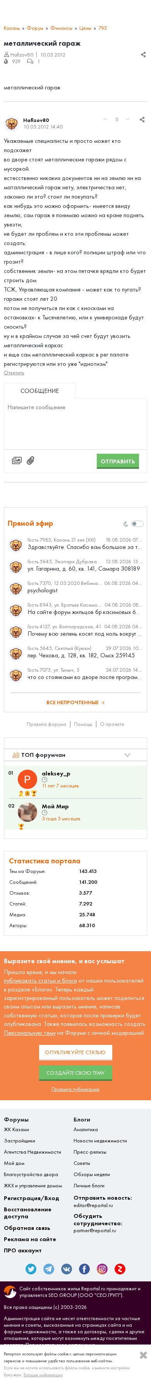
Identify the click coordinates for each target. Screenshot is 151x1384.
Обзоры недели (92, 1174)
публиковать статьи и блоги (40, 980)
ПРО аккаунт (23, 1250)
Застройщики (19, 1141)
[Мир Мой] (27, 812)
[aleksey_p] (27, 779)
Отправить (118, 461)
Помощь (83, 724)
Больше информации (43, 1374)
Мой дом (14, 1163)
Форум (35, 28)
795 (102, 28)
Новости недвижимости (100, 1141)
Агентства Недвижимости (32, 1152)
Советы (82, 1163)
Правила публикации (75, 1089)
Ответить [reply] (14, 372)
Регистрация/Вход (31, 1198)
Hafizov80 (36, 120)
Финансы (61, 28)
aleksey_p (56, 773)
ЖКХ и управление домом (33, 1186)
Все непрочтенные (72, 702)
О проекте (112, 724)
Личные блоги (89, 1186)
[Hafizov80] (11, 124)
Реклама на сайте (30, 1239)
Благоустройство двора (31, 1174)
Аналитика (86, 1130)
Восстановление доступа (27, 1213)
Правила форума (46, 724)
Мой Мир (55, 806)
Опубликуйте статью (75, 1052)
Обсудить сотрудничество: (98, 1223)
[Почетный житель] (21, 794)
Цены (85, 28)
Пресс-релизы (90, 1152)
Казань (12, 28)
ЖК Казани (16, 1130)
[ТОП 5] (34, 794)
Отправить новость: (103, 1201)
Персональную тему (30, 1032)
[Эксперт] (27, 794)
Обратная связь (27, 1228)
